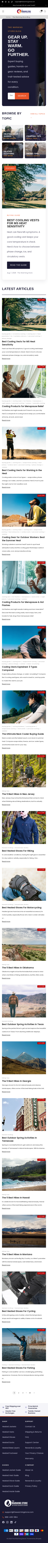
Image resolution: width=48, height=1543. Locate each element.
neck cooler (36, 597)
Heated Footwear (10, 1453)
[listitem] (24, 5)
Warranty (29, 1458)
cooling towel (17, 401)
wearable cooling (39, 403)
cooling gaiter (31, 726)
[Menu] (3, 11)
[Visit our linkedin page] (8, 1)
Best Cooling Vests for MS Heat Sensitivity (23, 223)
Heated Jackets (9, 1426)
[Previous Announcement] (2, 5)
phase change (7, 338)
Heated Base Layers (11, 1448)
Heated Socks (8, 1442)
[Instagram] (7, 1522)
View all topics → (37, 115)
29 (30, 1393)
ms (12, 336)
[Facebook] (3, 1522)
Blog (27, 1475)
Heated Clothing (7, 847)
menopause (37, 401)
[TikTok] (15, 1522)
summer (28, 403)
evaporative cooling (30, 462)
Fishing (4, 1365)
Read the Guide (18, 265)
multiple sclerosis (20, 336)
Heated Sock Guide (10, 1486)
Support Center (32, 1442)
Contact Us (30, 1426)
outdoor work (12, 465)
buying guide (6, 334)
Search (22, 96)
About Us (29, 1470)
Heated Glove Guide (11, 1480)
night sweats (6, 403)
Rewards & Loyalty (33, 1448)
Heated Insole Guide (11, 1491)
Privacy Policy (31, 1486)
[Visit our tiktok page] (12, 1)
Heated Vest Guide (10, 1475)
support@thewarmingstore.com (25, 2)
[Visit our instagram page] (5, 1)
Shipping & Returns (33, 1432)
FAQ (27, 1437)
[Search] (45, 11)
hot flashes (27, 401)
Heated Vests (8, 1432)
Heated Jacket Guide (11, 1470)
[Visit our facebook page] (2, 1)
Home (8, 17)
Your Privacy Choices (34, 1453)
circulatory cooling (19, 334)
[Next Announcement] (46, 5)
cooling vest (31, 334)
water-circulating (33, 664)
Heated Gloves (8, 1437)
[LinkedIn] (11, 1522)
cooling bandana (18, 726)
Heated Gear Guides (22, 847)
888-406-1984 (11, 1517)
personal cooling (34, 336)
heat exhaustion (14, 532)
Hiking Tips (5, 791)
